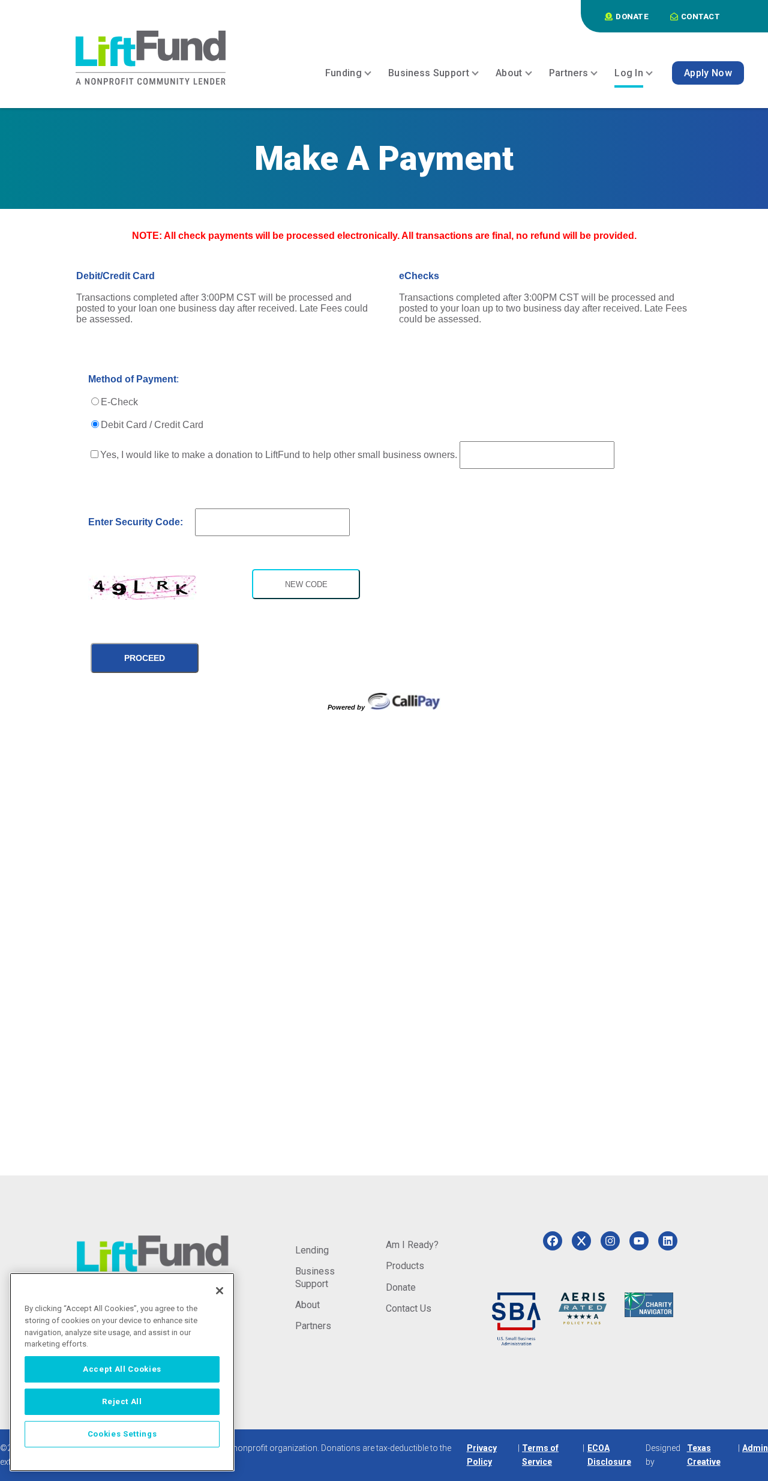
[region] (122, 1372)
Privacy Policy (482, 1455)
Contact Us (408, 1308)
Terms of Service (540, 1455)
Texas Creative (704, 1455)
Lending (312, 1250)
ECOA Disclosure (609, 1455)
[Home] (151, 58)
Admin (755, 1448)
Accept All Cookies (122, 1369)
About (307, 1305)
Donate (401, 1287)
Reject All (122, 1401)
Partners (313, 1326)
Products (405, 1265)
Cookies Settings (122, 1433)
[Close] (219, 1290)
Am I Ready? (412, 1244)
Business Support (315, 1277)
